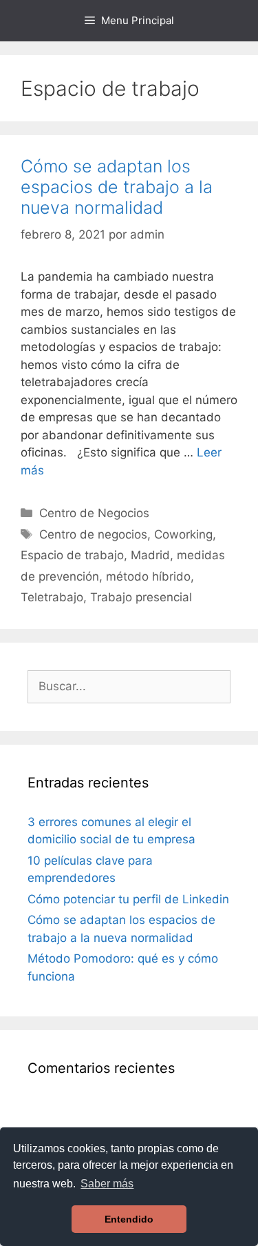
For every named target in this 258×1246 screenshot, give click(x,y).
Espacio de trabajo (72, 555)
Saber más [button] (106, 1183)
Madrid (150, 555)
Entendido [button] (129, 1219)
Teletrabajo (52, 597)
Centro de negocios (93, 534)
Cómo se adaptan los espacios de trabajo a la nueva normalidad (117, 187)
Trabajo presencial (141, 597)
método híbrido (148, 576)
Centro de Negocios (94, 513)
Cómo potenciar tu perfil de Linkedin (128, 899)
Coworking (183, 534)
